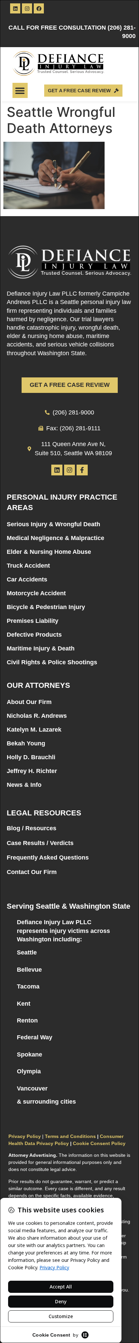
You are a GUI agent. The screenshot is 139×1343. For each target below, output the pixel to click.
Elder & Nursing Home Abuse (49, 551)
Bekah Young (26, 743)
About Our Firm (29, 702)
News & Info (24, 784)
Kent (23, 1003)
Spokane (29, 1054)
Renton (27, 1020)
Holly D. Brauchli (31, 757)
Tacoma (28, 986)
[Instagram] (27, 8)
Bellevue (29, 969)
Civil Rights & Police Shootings (52, 662)
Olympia (29, 1071)
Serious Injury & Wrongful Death (53, 524)
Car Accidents (27, 579)
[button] (20, 90)
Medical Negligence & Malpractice (55, 538)
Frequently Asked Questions (48, 857)
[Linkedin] (15, 8)
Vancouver (32, 1088)
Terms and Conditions (70, 1136)
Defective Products (34, 634)
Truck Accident (28, 565)
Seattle (27, 952)
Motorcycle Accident (36, 593)
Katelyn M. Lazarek (34, 729)
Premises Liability (32, 620)
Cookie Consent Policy (99, 1143)
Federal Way (34, 1037)
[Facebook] (39, 8)
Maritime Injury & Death (41, 648)
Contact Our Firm (32, 872)
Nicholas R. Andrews (37, 715)
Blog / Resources (31, 828)
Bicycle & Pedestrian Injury (46, 607)
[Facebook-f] (82, 470)
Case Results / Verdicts (40, 843)
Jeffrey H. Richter (32, 771)
